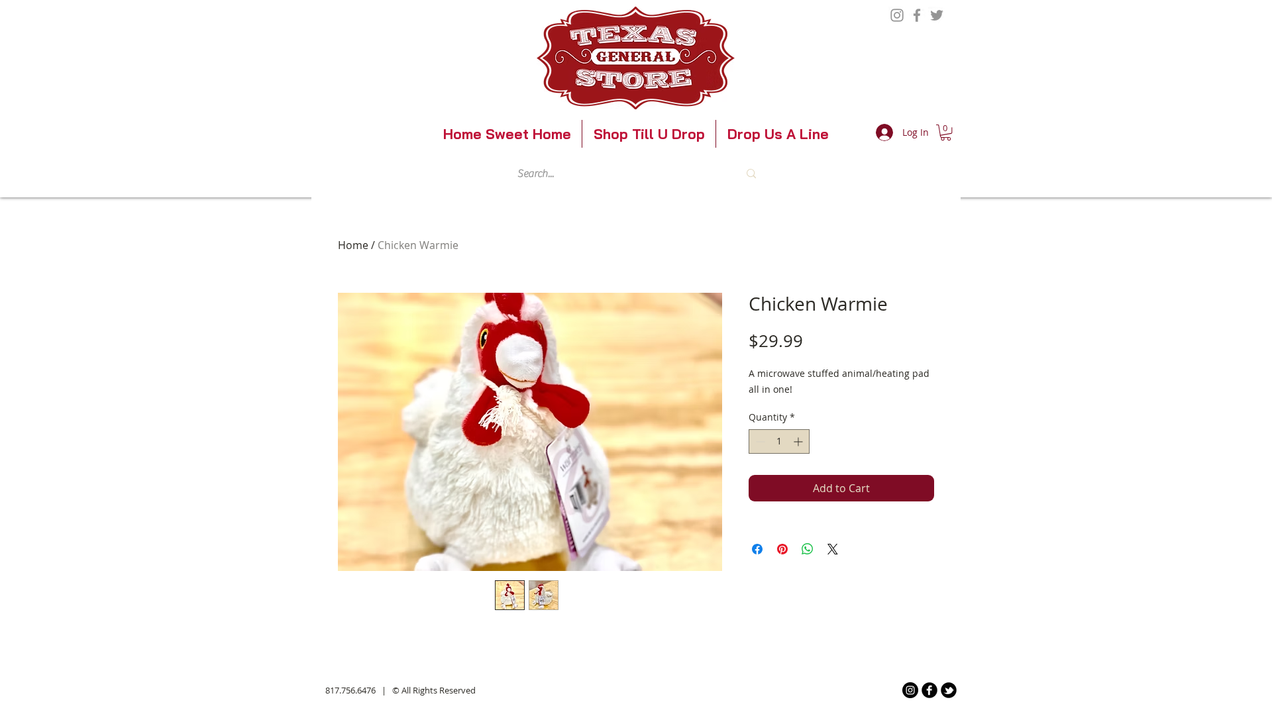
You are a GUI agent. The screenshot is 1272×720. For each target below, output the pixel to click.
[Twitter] (936, 15)
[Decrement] (759, 441)
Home (353, 245)
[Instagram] (897, 15)
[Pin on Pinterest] (782, 549)
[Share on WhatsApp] (808, 549)
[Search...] (751, 173)
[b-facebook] (929, 690)
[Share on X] (833, 549)
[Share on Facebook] (757, 549)
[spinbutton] (779, 441)
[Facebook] (917, 15)
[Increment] (799, 441)
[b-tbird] (949, 690)
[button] (945, 132)
